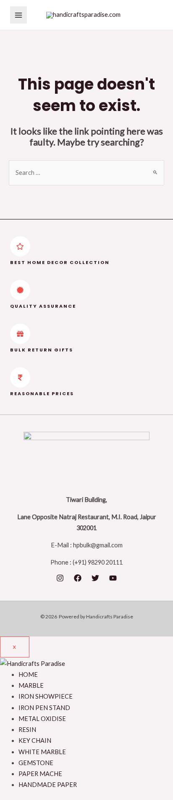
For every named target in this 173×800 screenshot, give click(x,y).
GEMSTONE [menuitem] (35, 762)
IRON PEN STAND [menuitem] (44, 707)
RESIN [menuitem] (27, 729)
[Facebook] (77, 578)
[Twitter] (95, 578)
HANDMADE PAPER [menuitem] (47, 784)
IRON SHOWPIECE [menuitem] (45, 696)
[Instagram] (60, 578)
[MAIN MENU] (18, 14)
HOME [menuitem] (28, 674)
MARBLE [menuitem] (31, 685)
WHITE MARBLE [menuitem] (42, 751)
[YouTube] (113, 578)
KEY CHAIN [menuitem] (34, 740)
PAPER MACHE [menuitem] (40, 773)
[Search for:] (86, 172)
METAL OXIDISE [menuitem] (42, 718)
